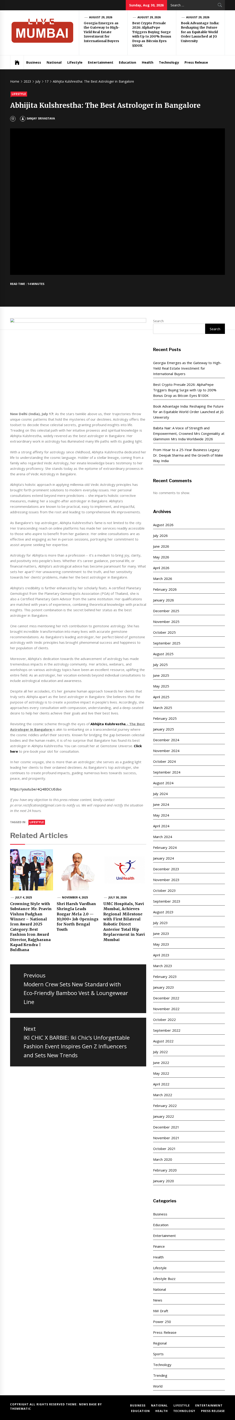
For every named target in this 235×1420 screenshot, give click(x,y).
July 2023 (160, 922)
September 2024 (166, 772)
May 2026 (161, 557)
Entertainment (100, 62)
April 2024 (161, 826)
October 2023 (164, 890)
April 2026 (161, 567)
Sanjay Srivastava (41, 118)
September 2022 (166, 1030)
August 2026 (163, 524)
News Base (88, 1404)
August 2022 (163, 1041)
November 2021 (166, 1138)
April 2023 (161, 955)
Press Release (196, 62)
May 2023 (161, 944)
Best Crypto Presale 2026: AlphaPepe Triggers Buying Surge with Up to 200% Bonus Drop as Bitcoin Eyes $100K (151, 34)
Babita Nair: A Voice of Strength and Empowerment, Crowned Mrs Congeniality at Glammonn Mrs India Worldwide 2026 (188, 433)
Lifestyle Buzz (164, 1278)
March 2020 (162, 1159)
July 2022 (160, 1051)
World (157, 1386)
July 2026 (160, 535)
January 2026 (163, 600)
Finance (159, 1246)
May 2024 (161, 815)
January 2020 (163, 1181)
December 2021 (166, 1127)
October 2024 (164, 761)
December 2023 (166, 869)
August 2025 (163, 654)
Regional (160, 1343)
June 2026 (161, 546)
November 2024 (166, 750)
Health (147, 62)
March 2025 (162, 707)
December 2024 (166, 740)
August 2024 (163, 783)
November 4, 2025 (75, 897)
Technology (169, 62)
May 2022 (161, 1073)
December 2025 (166, 611)
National (54, 62)
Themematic (20, 1409)
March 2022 (162, 1095)
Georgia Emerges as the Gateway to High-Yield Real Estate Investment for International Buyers (102, 32)
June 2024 (161, 804)
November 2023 (166, 879)
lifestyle (37, 822)
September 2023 (166, 901)
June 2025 (161, 675)
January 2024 (163, 858)
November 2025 (166, 621)
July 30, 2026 (118, 897)
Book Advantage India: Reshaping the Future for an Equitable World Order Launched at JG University (200, 32)
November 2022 (166, 1008)
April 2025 (161, 697)
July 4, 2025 (23, 897)
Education (127, 62)
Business (33, 62)
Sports (158, 1354)
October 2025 (164, 632)
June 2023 (161, 933)
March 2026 (162, 578)
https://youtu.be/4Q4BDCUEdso (36, 789)
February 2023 (164, 976)
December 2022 (166, 998)
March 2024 (162, 836)
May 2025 (161, 686)
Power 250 (162, 1321)
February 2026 (164, 589)
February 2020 (164, 1170)
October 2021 (164, 1148)
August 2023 (163, 912)
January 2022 (163, 1116)
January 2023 (163, 987)
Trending (160, 1375)
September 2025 (166, 643)
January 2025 (163, 729)
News (157, 1300)
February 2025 (164, 718)
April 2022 (161, 1084)
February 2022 (164, 1105)
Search (158, 321)
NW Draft (160, 1311)
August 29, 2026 (100, 17)
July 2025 (160, 664)
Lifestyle (74, 62)
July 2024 (160, 793)
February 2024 (164, 847)
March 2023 (162, 965)
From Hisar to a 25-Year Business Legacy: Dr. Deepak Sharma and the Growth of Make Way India (188, 455)
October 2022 (164, 1019)
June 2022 (161, 1062)
